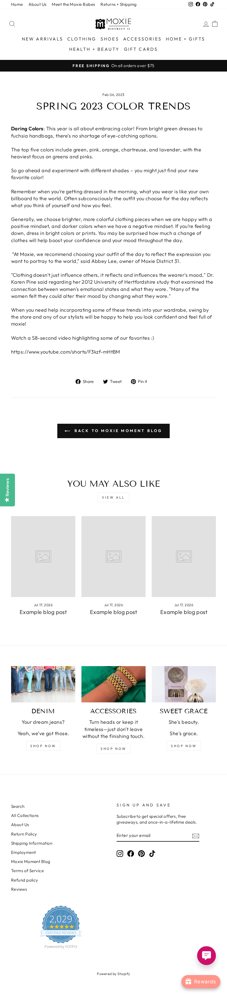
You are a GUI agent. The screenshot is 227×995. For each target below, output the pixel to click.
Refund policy (24, 880)
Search (18, 806)
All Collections (25, 815)
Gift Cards (141, 49)
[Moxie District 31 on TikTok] (152, 853)
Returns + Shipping (118, 4)
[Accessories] (113, 684)
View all (113, 497)
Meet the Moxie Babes (73, 4)
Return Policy (24, 834)
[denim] (43, 684)
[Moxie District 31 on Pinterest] (141, 853)
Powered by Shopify (113, 973)
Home (17, 4)
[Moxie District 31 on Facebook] (130, 853)
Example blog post (43, 611)
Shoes (109, 39)
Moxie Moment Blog (30, 861)
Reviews (19, 889)
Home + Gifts (185, 39)
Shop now (43, 746)
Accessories (142, 39)
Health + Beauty (94, 49)
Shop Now (184, 746)
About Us (38, 4)
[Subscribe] (195, 835)
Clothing (81, 39)
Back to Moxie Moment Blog (117, 430)
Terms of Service (27, 870)
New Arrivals (42, 39)
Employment (23, 852)
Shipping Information (31, 843)
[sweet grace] (184, 684)
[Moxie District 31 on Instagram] (120, 853)
